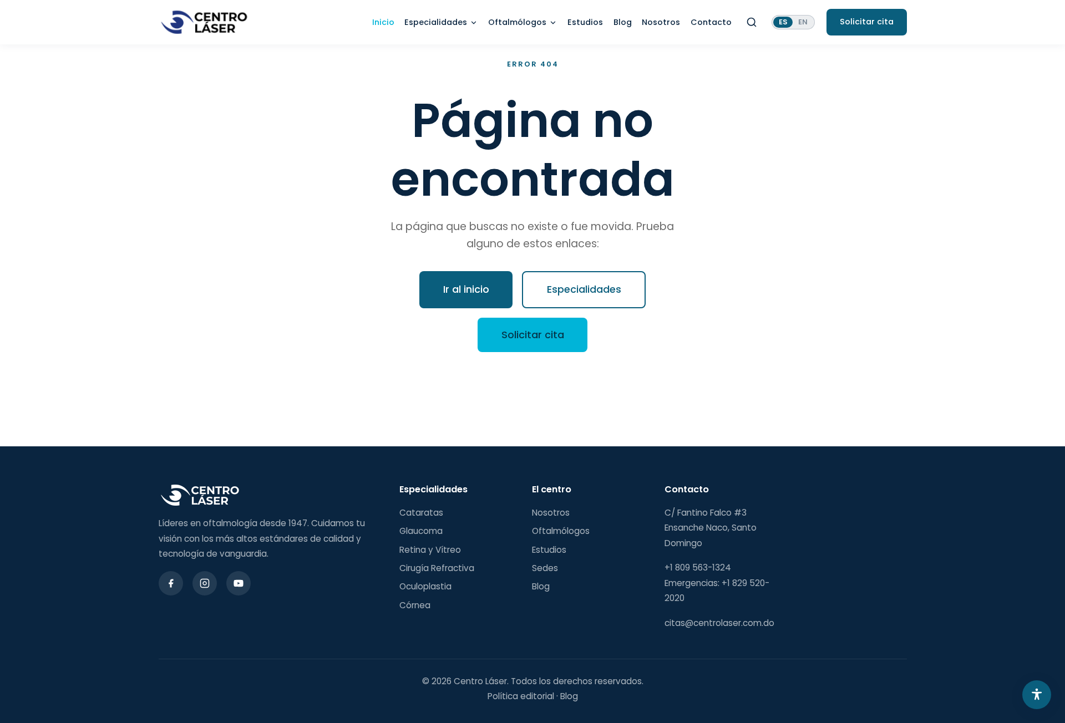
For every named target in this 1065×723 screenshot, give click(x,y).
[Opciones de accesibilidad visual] (1036, 694)
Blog (622, 22)
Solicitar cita (532, 335)
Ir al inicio (466, 289)
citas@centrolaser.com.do (719, 623)
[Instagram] (204, 583)
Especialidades (435, 22)
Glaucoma (421, 531)
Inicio (383, 22)
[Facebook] (171, 583)
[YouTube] (238, 583)
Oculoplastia (425, 586)
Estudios (585, 22)
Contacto (711, 22)
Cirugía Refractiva (436, 568)
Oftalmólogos (517, 22)
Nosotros (661, 22)
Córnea (414, 605)
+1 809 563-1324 (698, 567)
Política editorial (521, 696)
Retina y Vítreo (430, 550)
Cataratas (421, 512)
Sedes (545, 568)
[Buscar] (751, 22)
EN (803, 22)
